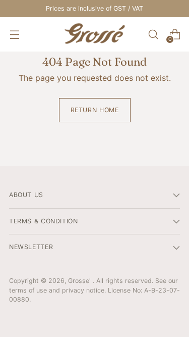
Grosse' (80, 280)
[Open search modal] (153, 34)
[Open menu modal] (14, 34)
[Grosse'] (95, 34)
